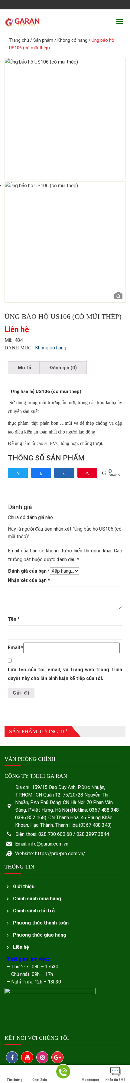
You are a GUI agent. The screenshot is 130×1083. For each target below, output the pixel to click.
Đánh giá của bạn (29, 571)
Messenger (90, 1079)
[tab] (24, 367)
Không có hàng (72, 40)
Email (15, 647)
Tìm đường (14, 1079)
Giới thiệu (23, 886)
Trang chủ (19, 40)
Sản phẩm (43, 40)
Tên (14, 619)
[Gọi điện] (63, 1074)
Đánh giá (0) (63, 368)
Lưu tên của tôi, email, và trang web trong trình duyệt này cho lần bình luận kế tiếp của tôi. (65, 674)
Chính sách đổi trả (34, 911)
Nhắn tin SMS (115, 1079)
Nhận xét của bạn (29, 580)
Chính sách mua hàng (37, 898)
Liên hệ (21, 947)
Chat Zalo (39, 1079)
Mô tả (24, 368)
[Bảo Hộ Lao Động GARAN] (22, 21)
